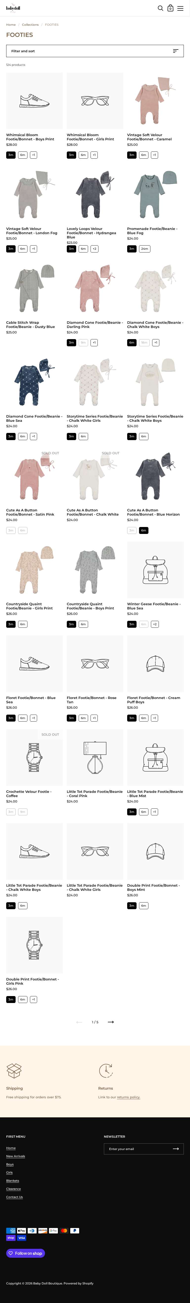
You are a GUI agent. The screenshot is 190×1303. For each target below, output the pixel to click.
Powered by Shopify (79, 1283)
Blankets (12, 1180)
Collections (30, 24)
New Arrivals (15, 1156)
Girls (9, 1172)
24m (144, 249)
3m (10, 155)
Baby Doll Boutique (47, 1283)
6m (22, 155)
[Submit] (176, 1148)
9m (83, 342)
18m (144, 342)
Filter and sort (23, 51)
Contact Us (14, 1197)
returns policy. (128, 1097)
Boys (10, 1164)
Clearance (13, 1189)
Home (11, 24)
